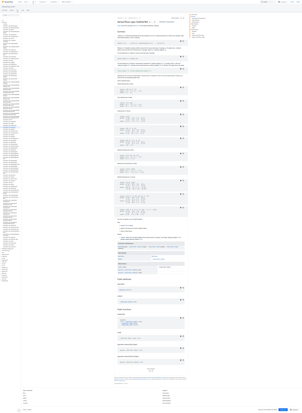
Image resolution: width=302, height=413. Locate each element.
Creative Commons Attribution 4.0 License (156, 377)
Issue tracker (166, 393)
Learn (25, 2)
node (119, 267)
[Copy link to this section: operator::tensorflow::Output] (140, 357)
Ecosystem (42, 2)
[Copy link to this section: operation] (126, 284)
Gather (119, 25)
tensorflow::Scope (135, 246)
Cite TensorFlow (167, 403)
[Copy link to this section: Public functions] (132, 310)
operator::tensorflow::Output (127, 272)
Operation (155, 256)
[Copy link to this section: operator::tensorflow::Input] (138, 345)
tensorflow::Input (154, 246)
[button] (10, 22)
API (33, 2)
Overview (4, 10)
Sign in (298, 2)
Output (123, 237)
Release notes (166, 395)
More (28, 10)
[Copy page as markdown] (154, 22)
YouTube (25, 403)
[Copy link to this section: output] (123, 296)
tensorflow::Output (159, 259)
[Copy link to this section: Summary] (127, 32)
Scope (127, 225)
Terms (24, 409)
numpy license (122, 380)
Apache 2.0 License (118, 379)
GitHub (292, 2)
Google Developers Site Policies (139, 379)
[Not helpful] (183, 18)
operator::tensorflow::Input (127, 270)
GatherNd (120, 246)
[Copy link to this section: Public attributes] (132, 279)
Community (54, 2)
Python (12, 10)
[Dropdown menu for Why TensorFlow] (72, 2)
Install (19, 2)
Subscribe (283, 409)
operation (121, 256)
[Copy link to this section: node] (122, 333)
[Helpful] (181, 18)
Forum (24, 395)
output (120, 259)
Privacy (29, 409)
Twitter (25, 400)
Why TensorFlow (66, 2)
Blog (24, 393)
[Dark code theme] (181, 41)
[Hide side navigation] (19, 410)
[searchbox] (10, 15)
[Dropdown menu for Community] (58, 2)
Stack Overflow (166, 398)
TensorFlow (120, 18)
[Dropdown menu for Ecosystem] (47, 2)
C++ (18, 10)
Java (22, 10)
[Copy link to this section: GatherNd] (126, 314)
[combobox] (268, 1)
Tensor (138, 25)
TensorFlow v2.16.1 (8, 7)
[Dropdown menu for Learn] (29, 2)
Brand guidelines (167, 400)
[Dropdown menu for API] (36, 2)
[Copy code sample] (183, 41)
